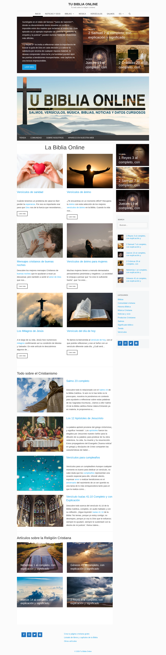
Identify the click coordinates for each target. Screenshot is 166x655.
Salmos (110, 14)
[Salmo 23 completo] (40, 395)
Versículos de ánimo (79, 192)
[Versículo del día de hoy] (90, 325)
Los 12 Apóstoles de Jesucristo (84, 418)
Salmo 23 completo (77, 380)
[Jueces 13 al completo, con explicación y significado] (99, 71)
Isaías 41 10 (98, 512)
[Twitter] (131, 343)
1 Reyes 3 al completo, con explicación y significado (136, 238)
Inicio (38, 14)
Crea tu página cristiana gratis (76, 634)
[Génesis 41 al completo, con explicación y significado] (90, 571)
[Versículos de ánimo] (90, 186)
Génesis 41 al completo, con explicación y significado (136, 281)
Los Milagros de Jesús (30, 330)
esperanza (30, 204)
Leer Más (29, 67)
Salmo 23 (103, 390)
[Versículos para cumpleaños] (40, 473)
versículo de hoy (98, 340)
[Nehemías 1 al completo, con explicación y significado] (40, 571)
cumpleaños (88, 473)
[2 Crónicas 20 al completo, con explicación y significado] (132, 71)
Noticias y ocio (124, 314)
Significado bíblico (125, 325)
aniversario (71, 483)
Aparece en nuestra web (81, 138)
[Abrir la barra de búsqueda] (129, 14)
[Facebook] (120, 343)
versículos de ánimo (76, 207)
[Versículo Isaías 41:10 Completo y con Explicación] (40, 511)
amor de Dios (55, 277)
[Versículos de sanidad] (40, 186)
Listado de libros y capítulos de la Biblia (81, 637)
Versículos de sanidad (30, 192)
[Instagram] (125, 343)
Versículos (96, 14)
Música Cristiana (125, 310)
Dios (28, 207)
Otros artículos (70, 641)
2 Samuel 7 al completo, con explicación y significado (136, 246)
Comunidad (36, 138)
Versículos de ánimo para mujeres (87, 261)
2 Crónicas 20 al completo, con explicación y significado (136, 264)
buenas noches (24, 274)
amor (77, 479)
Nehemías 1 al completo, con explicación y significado (136, 272)
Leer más (22, 213)
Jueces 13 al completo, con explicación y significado (136, 255)
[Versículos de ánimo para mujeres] (90, 256)
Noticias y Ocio (52, 14)
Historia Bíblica (124, 307)
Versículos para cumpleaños (83, 457)
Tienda (22, 138)
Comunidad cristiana (126, 303)
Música (82, 14)
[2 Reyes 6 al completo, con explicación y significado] (90, 606)
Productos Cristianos (127, 318)
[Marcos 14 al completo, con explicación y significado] (40, 606)
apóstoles (93, 430)
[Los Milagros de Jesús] (40, 325)
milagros (21, 343)
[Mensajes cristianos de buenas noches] (40, 256)
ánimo (72, 204)
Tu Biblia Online (83, 4)
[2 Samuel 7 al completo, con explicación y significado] (116, 43)
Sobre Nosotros (55, 138)
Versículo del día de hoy (81, 330)
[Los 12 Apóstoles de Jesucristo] (40, 434)
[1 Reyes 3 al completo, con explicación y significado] (50, 71)
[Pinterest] (136, 343)
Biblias (68, 14)
